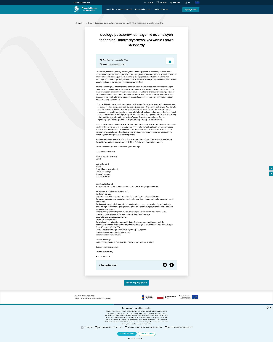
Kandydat (110, 9)
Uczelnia (128, 9)
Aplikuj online (191, 9)
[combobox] (268, 308)
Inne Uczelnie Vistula (82, 2)
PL (189, 2)
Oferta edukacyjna (142, 9)
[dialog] (136, 323)
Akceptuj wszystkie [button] (127, 334)
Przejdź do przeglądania (136, 283)
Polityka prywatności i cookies (141, 324)
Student (119, 9)
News (90, 23)
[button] (136, 338)
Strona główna (80, 23)
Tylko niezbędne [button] (147, 334)
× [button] (270, 307)
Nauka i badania (161, 9)
